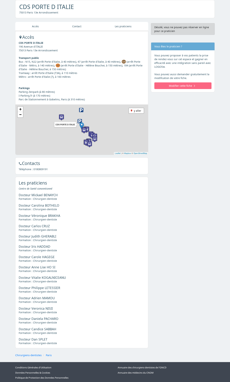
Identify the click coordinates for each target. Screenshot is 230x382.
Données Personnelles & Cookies (32, 372)
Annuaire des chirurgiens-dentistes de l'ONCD (142, 367)
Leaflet (118, 153)
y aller (137, 110)
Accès (35, 26)
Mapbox (127, 153)
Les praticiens (123, 26)
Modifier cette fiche (180, 85)
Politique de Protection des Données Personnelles (41, 377)
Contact (76, 26)
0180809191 (40, 169)
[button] (81, 126)
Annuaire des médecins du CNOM (135, 372)
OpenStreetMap (140, 153)
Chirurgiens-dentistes (28, 355)
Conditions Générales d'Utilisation (33, 367)
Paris (49, 355)
